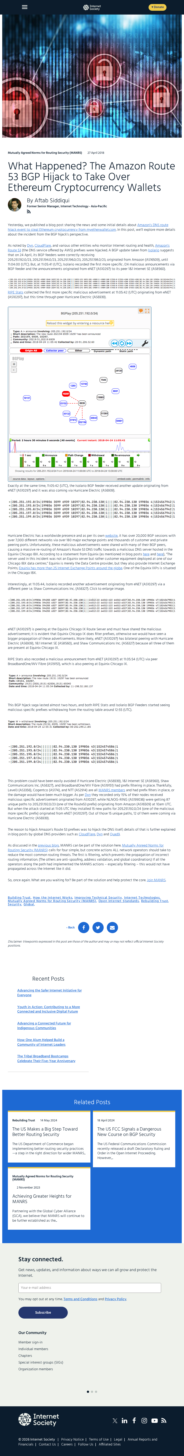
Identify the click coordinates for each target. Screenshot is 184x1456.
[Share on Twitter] (98, 927)
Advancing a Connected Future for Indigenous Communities (44, 1026)
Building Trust (19, 897)
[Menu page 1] (88, 1392)
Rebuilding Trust (154, 901)
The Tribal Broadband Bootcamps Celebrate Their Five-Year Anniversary (46, 1059)
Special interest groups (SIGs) (40, 1363)
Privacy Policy (115, 1299)
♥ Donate (157, 7)
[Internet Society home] (92, 7)
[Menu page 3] (96, 1392)
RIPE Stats (15, 292)
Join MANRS (156, 880)
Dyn (30, 246)
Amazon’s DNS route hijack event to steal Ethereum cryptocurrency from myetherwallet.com (88, 227)
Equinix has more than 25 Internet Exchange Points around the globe (70, 568)
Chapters (25, 1356)
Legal (118, 1440)
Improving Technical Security (98, 897)
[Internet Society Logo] (38, 1419)
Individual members (33, 1349)
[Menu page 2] (92, 1392)
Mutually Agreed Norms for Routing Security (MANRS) (52, 901)
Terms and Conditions (80, 1299)
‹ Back (70, 928)
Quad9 (115, 834)
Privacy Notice (72, 1440)
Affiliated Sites (110, 1444)
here (146, 554)
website (111, 536)
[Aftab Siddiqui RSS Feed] (29, 211)
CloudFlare (43, 246)
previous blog (48, 846)
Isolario (153, 250)
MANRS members (112, 790)
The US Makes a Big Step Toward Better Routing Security (45, 1132)
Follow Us (85, 1444)
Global (29, 904)
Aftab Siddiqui (52, 200)
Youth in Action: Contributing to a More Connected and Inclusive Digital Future (48, 1009)
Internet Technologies (142, 897)
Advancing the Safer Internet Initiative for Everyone (49, 993)
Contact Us (47, 1444)
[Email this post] (112, 927)
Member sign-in (30, 1342)
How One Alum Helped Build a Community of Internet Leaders (41, 1042)
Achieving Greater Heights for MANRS (42, 1199)
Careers (67, 1444)
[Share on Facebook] (83, 927)
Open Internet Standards (119, 901)
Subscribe (43, 1313)
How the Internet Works (52, 897)
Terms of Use (99, 1440)
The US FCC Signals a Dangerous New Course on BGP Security (129, 1132)
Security (14, 904)
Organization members (35, 1369)
